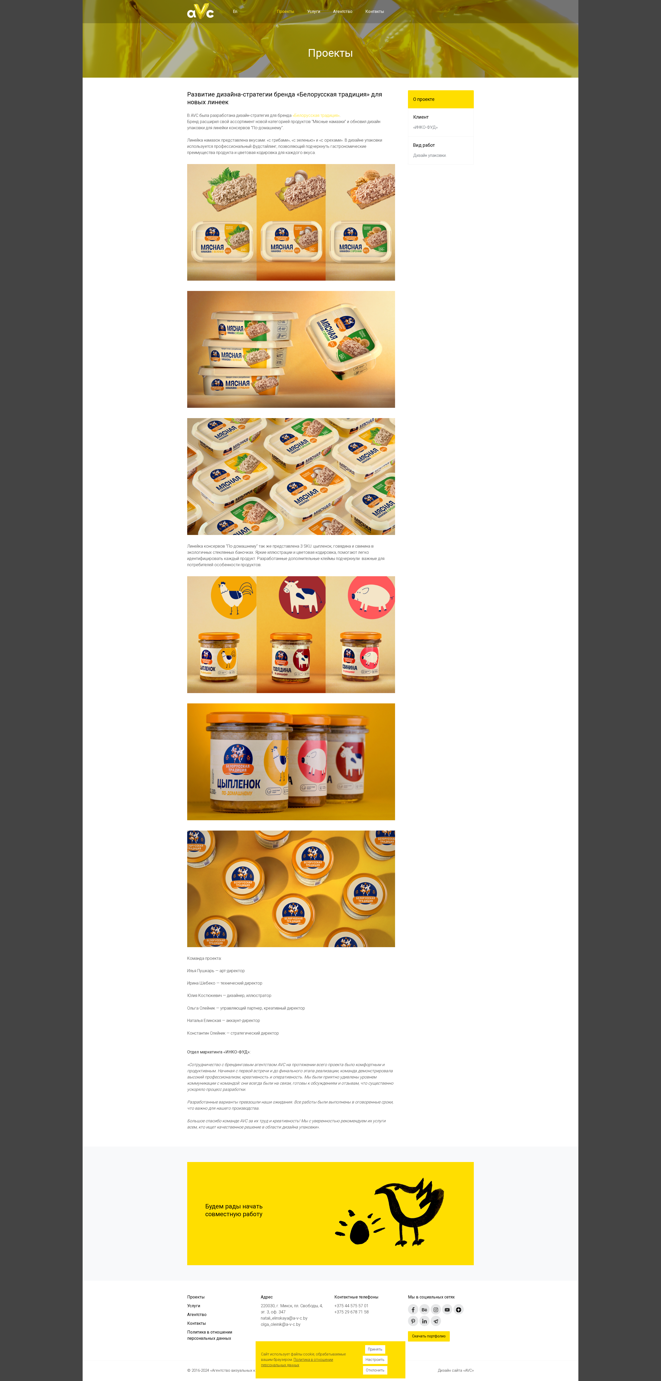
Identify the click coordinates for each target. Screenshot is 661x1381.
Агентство (342, 11)
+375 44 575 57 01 (351, 1305)
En (235, 11)
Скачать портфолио (429, 1336)
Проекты (285, 11)
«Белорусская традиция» (316, 115)
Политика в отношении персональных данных (209, 1335)
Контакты (374, 11)
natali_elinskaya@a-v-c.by (284, 1318)
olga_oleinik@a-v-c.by (281, 1324)
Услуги (313, 11)
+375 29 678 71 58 (351, 1312)
